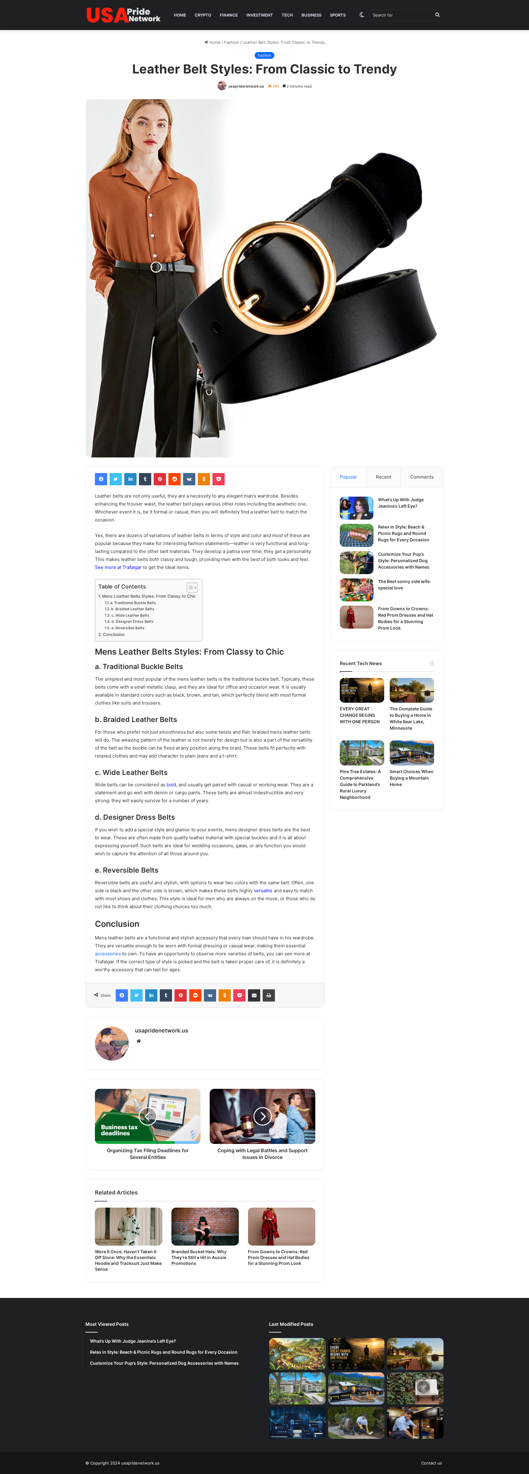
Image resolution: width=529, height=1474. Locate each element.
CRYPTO (203, 15)
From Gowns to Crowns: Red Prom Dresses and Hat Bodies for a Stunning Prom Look (279, 1257)
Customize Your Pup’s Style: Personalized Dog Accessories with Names (404, 560)
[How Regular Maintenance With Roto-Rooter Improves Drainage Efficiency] (356, 1423)
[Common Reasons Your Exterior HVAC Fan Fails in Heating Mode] (415, 1388)
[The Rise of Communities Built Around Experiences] (297, 1354)
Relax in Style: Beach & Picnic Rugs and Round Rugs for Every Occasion (404, 533)
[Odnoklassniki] (204, 479)
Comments (422, 477)
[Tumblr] (145, 479)
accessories (108, 954)
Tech (287, 15)
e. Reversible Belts (128, 628)
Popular (348, 477)
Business (311, 15)
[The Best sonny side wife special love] (356, 589)
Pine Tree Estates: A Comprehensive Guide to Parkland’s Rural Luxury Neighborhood (360, 784)
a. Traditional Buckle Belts (133, 602)
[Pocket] (218, 479)
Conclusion (114, 634)
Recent (383, 477)
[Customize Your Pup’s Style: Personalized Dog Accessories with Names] (356, 562)
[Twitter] (116, 479)
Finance (229, 15)
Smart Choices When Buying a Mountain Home (411, 778)
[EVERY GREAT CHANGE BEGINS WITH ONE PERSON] (362, 690)
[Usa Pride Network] (123, 15)
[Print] (269, 995)
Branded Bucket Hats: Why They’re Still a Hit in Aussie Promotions (199, 1257)
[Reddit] (174, 479)
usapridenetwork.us (246, 86)
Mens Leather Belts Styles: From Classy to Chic (149, 596)
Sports (338, 15)
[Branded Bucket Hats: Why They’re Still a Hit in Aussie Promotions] (205, 1227)
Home (180, 15)
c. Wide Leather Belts (130, 615)
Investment (259, 15)
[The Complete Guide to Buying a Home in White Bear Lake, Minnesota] (412, 690)
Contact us (431, 1463)
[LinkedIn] (130, 479)
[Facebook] (101, 479)
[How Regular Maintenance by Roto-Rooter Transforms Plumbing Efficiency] (415, 1423)
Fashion (231, 42)
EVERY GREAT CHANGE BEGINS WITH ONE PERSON (360, 715)
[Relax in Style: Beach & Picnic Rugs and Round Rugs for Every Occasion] (356, 535)
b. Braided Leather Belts (133, 609)
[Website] (138, 1041)
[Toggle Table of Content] (189, 587)
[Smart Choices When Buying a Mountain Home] (412, 752)
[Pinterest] (160, 479)
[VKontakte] (189, 479)
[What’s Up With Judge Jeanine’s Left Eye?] (356, 508)
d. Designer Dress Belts (132, 621)
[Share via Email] (254, 995)
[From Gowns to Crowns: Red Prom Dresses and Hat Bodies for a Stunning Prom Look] (281, 1227)
